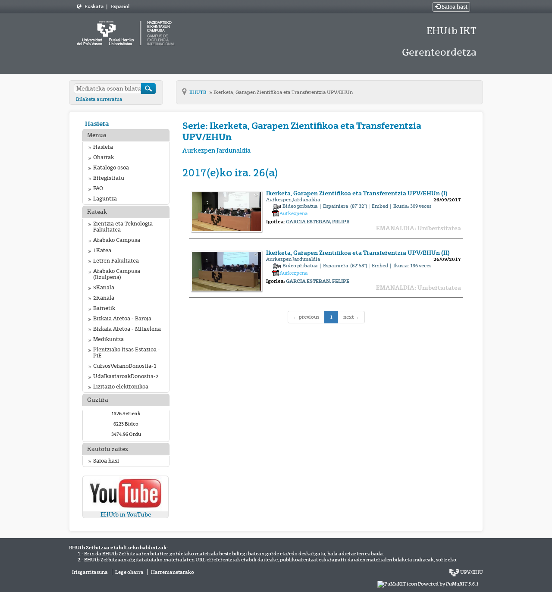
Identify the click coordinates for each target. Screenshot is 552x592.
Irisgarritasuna (90, 572)
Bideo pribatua (300, 206)
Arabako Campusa (116, 240)
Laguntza (105, 199)
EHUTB (198, 92)
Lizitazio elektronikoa (120, 387)
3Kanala (103, 288)
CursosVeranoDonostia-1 (125, 366)
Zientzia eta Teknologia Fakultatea (123, 227)
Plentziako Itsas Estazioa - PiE (126, 353)
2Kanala (103, 298)
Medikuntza (108, 339)
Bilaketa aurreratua (99, 99)
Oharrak (103, 157)
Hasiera (97, 123)
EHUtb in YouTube (125, 514)
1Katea (102, 250)
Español (120, 6)
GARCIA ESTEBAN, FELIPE (317, 222)
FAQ (98, 188)
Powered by (448, 584)
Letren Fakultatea (116, 261)
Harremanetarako (172, 572)
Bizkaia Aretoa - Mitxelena (127, 329)
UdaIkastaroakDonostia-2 (126, 376)
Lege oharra (129, 572)
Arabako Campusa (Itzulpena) (116, 274)
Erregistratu (108, 178)
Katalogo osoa (111, 168)
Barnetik (104, 308)
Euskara (95, 6)
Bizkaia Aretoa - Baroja (122, 319)
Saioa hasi (453, 7)
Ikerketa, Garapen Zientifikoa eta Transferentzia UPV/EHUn (283, 92)
